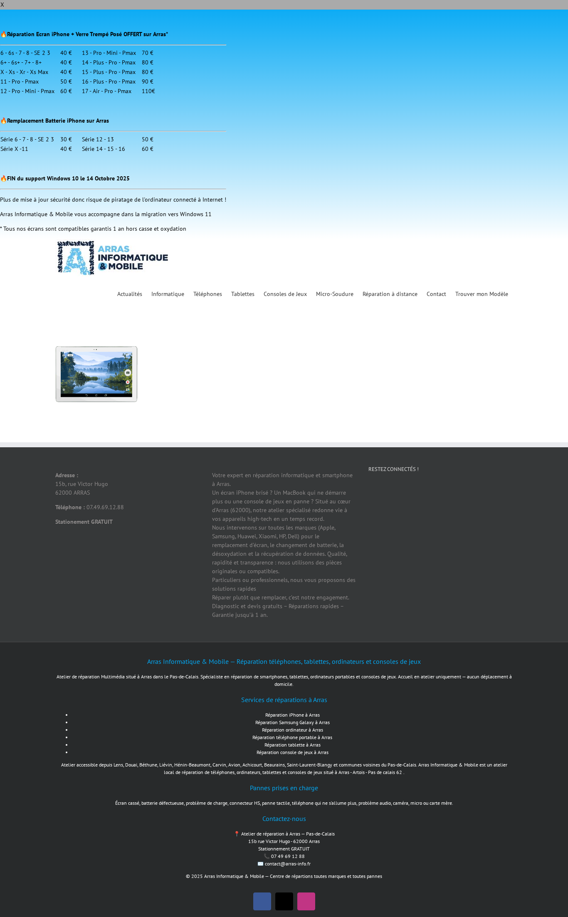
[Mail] (459, 498)
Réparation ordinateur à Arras (292, 730)
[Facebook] (378, 498)
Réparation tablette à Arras (292, 745)
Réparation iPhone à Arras (292, 715)
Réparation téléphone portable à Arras (292, 737)
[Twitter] (405, 498)
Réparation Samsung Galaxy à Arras (292, 722)
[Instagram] (432, 498)
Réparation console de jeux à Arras (292, 752)
